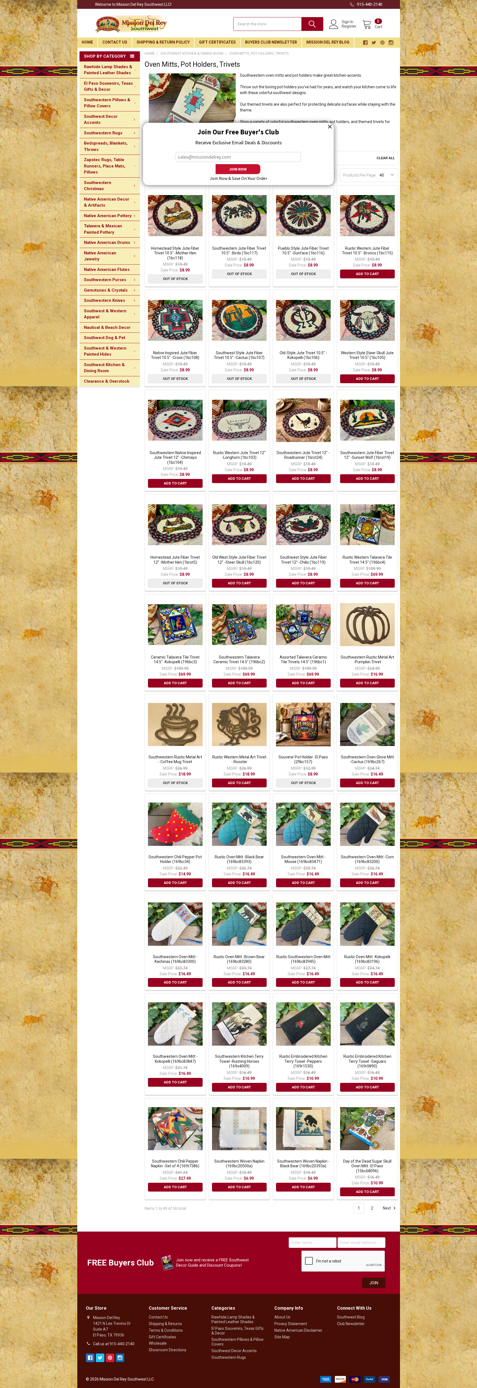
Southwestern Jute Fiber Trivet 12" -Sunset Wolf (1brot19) (367, 455)
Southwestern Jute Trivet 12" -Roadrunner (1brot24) (303, 455)
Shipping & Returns (165, 1324)
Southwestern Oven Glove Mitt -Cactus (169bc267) (367, 759)
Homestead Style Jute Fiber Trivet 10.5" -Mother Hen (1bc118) (175, 253)
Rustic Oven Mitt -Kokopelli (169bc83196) (367, 959)
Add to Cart (367, 274)
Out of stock (175, 279)
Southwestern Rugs (103, 132)
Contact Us (114, 42)
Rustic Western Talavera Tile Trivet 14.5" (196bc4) (367, 559)
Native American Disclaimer (298, 1330)
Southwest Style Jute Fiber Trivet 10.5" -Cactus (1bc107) (239, 355)
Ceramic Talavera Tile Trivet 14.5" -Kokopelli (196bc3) (175, 659)
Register (349, 26)
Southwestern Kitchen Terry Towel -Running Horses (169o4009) (239, 1061)
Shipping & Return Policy (163, 42)
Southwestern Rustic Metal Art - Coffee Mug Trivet (175, 759)
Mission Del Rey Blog (327, 42)
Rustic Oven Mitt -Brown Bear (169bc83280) (239, 959)
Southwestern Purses (105, 279)
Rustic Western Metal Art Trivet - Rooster (239, 759)
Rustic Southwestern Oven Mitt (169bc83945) (303, 959)
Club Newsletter (351, 1324)
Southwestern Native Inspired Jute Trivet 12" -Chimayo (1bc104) (175, 458)
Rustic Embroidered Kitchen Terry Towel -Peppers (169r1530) (303, 1061)
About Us (282, 1317)
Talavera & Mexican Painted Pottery (103, 229)
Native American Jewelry (100, 256)
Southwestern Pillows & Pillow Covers (107, 103)
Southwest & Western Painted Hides (105, 351)
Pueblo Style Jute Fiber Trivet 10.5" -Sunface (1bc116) (303, 250)
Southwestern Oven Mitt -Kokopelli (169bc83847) (175, 1059)
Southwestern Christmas (97, 185)
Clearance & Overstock (106, 381)
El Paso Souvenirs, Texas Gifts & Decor (108, 86)
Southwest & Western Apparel (105, 314)
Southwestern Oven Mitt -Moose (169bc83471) (303, 859)
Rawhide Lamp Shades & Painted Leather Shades (108, 70)
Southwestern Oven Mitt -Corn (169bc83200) (367, 859)
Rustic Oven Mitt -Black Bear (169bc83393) (239, 859)
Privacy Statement (290, 1324)
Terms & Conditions (166, 1330)
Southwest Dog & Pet (104, 337)
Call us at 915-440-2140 (113, 1344)
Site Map (282, 1337)
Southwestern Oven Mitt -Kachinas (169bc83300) (175, 959)
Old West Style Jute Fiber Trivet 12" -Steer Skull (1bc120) (239, 559)
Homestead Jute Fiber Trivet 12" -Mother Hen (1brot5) (175, 559)
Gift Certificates (217, 42)
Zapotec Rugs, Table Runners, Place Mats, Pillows (104, 166)
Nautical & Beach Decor (107, 327)
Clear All (386, 158)
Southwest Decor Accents (101, 119)
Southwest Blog (351, 1317)
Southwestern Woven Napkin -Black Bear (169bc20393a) (303, 1163)
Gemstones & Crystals (106, 290)
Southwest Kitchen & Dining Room (104, 368)
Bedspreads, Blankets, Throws (106, 146)
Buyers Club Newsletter (271, 42)
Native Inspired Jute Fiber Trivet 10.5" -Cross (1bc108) (175, 355)
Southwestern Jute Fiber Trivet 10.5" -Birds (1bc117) (239, 250)
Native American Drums (107, 242)
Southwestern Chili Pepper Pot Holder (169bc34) (175, 859)
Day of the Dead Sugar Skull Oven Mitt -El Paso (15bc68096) (367, 1166)
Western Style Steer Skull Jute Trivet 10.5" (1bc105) (367, 355)
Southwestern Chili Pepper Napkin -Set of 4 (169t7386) (175, 1163)
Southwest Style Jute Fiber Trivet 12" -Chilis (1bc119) (303, 559)
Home (87, 42)
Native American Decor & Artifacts (106, 202)
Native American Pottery (108, 215)
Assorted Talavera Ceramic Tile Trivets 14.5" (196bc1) (303, 659)
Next (387, 1208)
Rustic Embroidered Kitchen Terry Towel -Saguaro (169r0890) (367, 1061)
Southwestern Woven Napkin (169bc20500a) (239, 1163)
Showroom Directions (167, 1350)
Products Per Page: (360, 175)
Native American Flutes (106, 269)
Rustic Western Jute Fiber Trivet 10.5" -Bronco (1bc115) (367, 250)
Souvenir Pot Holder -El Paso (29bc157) (303, 759)
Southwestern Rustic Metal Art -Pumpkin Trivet (367, 659)
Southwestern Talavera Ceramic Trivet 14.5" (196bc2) (239, 659)
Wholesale (158, 1343)
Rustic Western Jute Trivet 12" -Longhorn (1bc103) (239, 455)
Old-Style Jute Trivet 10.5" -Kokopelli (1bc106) (303, 355)
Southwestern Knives (104, 300)
